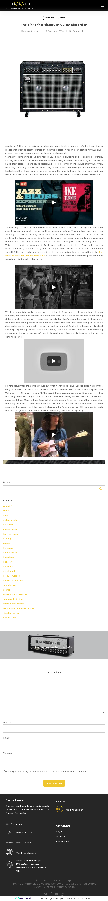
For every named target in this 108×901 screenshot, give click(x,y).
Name (7, 722)
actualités (49, 18)
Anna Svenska (31, 31)
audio (6, 510)
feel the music (10, 534)
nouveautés (9, 566)
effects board (10, 529)
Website (7, 753)
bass (5, 515)
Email (6, 738)
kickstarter (8, 562)
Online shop (62, 841)
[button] (102, 5)
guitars (61, 18)
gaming (7, 538)
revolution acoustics (13, 580)
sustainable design (12, 599)
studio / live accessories (15, 594)
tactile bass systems (13, 603)
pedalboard (9, 571)
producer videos (11, 576)
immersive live (10, 552)
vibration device (11, 613)
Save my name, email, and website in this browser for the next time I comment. (46, 771)
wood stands (9, 617)
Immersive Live (23, 843)
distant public (10, 520)
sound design (10, 585)
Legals (59, 831)
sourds (6, 590)
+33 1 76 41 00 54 (74, 810)
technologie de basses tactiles (18, 608)
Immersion (8, 548)
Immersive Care (24, 832)
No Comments (76, 31)
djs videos (8, 524)
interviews (8, 557)
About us (60, 836)
